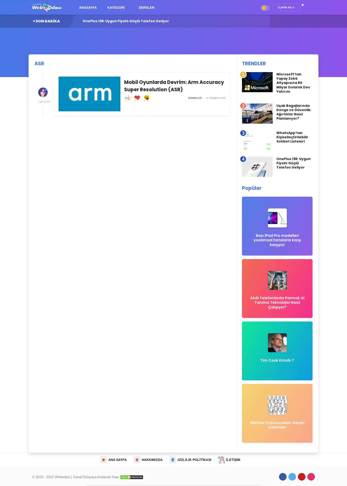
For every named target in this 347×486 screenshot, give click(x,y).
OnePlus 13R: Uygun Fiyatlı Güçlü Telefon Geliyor (126, 21)
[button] (305, 7)
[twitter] (292, 477)
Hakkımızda (152, 460)
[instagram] (311, 477)
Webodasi (62, 477)
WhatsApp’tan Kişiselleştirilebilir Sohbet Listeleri (292, 137)
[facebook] (283, 477)
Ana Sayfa (117, 460)
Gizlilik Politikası (194, 460)
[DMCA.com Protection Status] (132, 477)
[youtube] (301, 477)
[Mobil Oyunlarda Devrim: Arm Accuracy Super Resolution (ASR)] (142, 94)
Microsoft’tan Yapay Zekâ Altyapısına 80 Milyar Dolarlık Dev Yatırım (293, 83)
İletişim (233, 460)
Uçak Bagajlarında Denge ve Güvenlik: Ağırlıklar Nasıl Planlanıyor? (293, 112)
